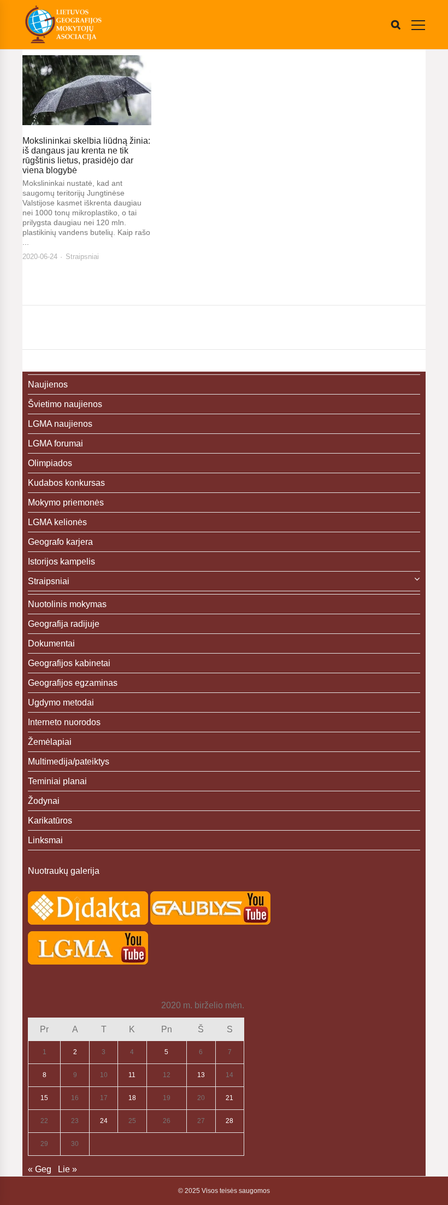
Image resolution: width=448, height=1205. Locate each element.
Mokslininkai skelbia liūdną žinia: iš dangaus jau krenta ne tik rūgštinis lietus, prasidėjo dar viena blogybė (86, 155)
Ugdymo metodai (61, 702)
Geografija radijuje (63, 623)
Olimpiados (50, 463)
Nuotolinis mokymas (67, 604)
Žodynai (44, 801)
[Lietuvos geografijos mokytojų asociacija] (63, 24)
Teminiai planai (57, 781)
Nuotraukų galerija (63, 870)
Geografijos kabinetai (69, 663)
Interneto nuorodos (64, 722)
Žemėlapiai (50, 741)
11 (131, 1075)
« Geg (39, 1169)
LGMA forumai (55, 443)
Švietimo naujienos (65, 404)
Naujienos (48, 384)
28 (229, 1121)
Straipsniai (82, 256)
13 (201, 1075)
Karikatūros (50, 820)
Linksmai (45, 840)
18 (132, 1098)
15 (44, 1098)
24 (104, 1121)
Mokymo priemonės (66, 502)
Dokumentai (51, 643)
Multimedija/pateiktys (68, 761)
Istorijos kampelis (61, 561)
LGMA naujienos (60, 423)
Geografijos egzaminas (72, 682)
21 (229, 1098)
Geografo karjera (60, 541)
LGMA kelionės (57, 522)
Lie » (67, 1169)
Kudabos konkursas (66, 482)
